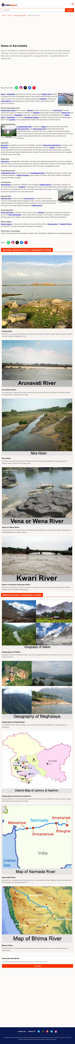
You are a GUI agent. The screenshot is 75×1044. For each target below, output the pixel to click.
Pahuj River (7, 331)
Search (69, 10)
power (52, 147)
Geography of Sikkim (11, 652)
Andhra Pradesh (23, 175)
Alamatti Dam (6, 198)
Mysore (30, 110)
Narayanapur (53, 224)
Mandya (37, 113)
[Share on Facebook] (29, 87)
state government (39, 129)
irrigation (43, 99)
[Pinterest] (47, 1031)
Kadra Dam (5, 161)
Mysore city (66, 113)
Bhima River (7, 945)
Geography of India (20, 15)
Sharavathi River (23, 129)
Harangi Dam (6, 185)
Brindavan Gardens (32, 117)
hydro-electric (6, 101)
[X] (43, 1031)
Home (3, 15)
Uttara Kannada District (52, 145)
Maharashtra (37, 205)
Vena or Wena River (11, 527)
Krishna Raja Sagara (8, 110)
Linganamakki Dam (24, 127)
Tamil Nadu (11, 117)
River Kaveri (57, 110)
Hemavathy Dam (7, 212)
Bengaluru (19, 115)
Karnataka (11, 94)
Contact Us (22, 1031)
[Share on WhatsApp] (16, 87)
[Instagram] (55, 1031)
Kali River (4, 147)
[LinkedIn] (51, 1031)
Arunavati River (9, 389)
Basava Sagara (6, 224)
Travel (9, 15)
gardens (12, 120)
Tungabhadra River (37, 173)
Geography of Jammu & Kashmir (16, 796)
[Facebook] (38, 1031)
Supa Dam (4, 145)
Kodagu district (45, 185)
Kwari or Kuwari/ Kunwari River (16, 584)
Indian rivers (46, 94)
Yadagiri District (66, 224)
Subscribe (37, 966)
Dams (3, 94)
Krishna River (29, 198)
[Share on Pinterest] (34, 87)
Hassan (41, 212)
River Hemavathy (15, 215)
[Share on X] (25, 87)
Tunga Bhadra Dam (8, 173)
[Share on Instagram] (20, 87)
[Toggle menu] (72, 4)
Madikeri (22, 187)
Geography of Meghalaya (13, 722)
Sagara (43, 127)
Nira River (6, 458)
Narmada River (9, 877)
